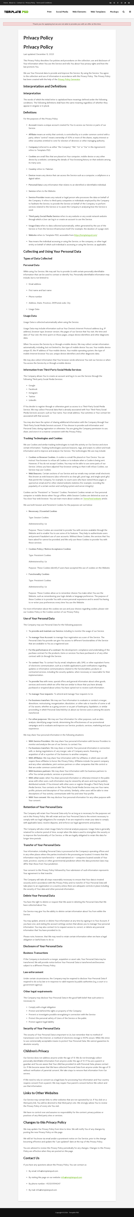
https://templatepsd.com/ (85, 235)
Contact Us (20, 3)
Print (49, 11)
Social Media (62, 11)
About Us (12, 3)
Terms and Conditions (44, 3)
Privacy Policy (30, 3)
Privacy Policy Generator (69, 79)
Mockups (114, 11)
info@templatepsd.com (71, 1177)
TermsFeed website (92, 498)
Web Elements (79, 11)
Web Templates (98, 11)
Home (6, 3)
